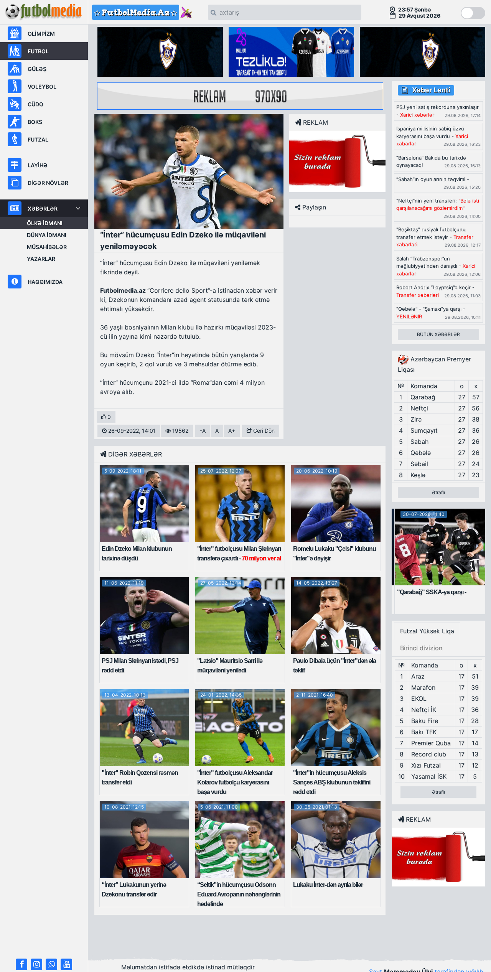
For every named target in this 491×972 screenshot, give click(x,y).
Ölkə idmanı (45, 223)
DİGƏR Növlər (48, 183)
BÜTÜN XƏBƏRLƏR (438, 334)
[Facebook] (21, 964)
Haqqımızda (45, 281)
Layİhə (38, 165)
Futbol (38, 51)
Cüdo (35, 104)
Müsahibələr (47, 247)
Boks (35, 122)
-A (203, 430)
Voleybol (42, 86)
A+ (231, 430)
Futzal (38, 139)
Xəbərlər (43, 208)
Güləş (37, 69)
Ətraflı (438, 492)
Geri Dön (263, 430)
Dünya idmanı (46, 235)
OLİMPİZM (41, 33)
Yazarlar (41, 258)
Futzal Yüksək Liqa (427, 631)
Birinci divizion (421, 648)
